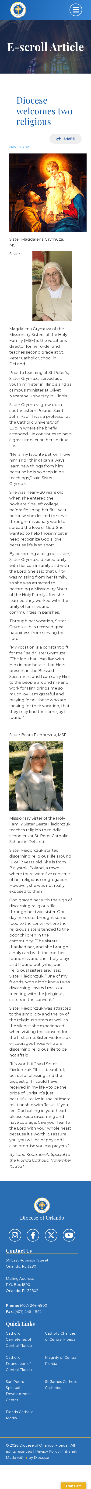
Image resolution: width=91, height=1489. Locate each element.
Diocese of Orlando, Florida (43, 1445)
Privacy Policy (47, 1451)
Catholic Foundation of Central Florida (19, 1363)
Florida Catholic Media (19, 1415)
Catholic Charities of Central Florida (60, 1336)
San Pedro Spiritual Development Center (18, 1390)
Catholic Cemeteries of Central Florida (19, 1339)
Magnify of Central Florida (61, 1360)
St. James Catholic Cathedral (61, 1384)
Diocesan (42, 1457)
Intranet (69, 1451)
